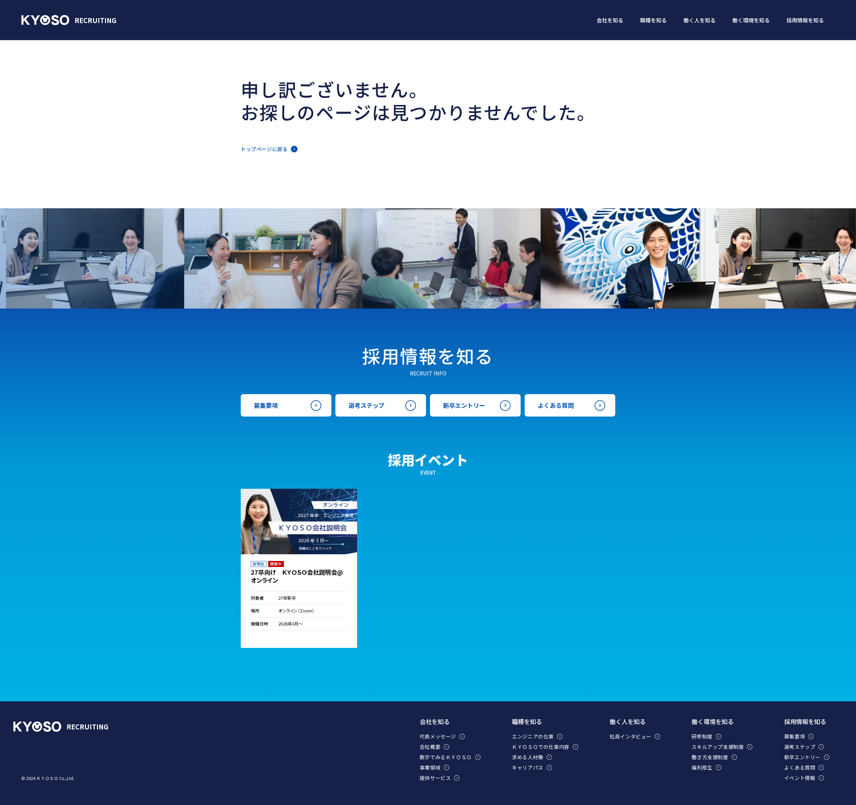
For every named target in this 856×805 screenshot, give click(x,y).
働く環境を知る (712, 721)
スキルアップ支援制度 (717, 746)
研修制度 (701, 736)
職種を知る (527, 721)
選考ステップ (366, 405)
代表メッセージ (438, 736)
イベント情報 (800, 778)
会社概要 (430, 746)
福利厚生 (701, 767)
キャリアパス (527, 767)
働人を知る (699, 20)
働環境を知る (751, 20)
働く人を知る (628, 721)
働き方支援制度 (709, 757)
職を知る (653, 20)
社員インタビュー (630, 736)
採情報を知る (805, 20)
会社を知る (435, 721)
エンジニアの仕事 (533, 736)
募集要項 (266, 405)
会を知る (610, 20)
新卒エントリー (464, 405)
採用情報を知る (805, 721)
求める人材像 (527, 757)
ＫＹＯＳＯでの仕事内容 (540, 746)
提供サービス (435, 778)
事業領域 (430, 767)
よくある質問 (556, 405)
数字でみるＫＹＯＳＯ (446, 757)
